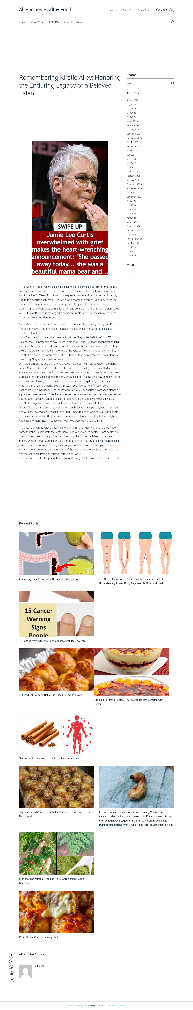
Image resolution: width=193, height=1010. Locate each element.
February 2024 (133, 226)
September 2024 (134, 197)
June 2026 (131, 108)
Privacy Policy (129, 10)
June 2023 (131, 251)
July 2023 (131, 247)
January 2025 (133, 180)
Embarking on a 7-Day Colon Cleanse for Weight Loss (49, 579)
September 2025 (134, 146)
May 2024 (131, 213)
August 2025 (132, 150)
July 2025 (131, 155)
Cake (66, 22)
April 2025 (131, 167)
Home (22, 22)
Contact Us (115, 10)
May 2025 (131, 163)
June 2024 (131, 209)
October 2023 (133, 243)
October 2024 (133, 192)
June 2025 (131, 159)
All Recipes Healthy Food (45, 9)
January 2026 (133, 129)
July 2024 (131, 205)
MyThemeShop (118, 1006)
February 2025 (133, 176)
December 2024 (134, 184)
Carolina (39, 965)
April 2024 (131, 218)
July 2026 (131, 104)
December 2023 (134, 234)
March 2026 (132, 121)
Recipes (78, 22)
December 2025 (134, 134)
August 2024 (132, 201)
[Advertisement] (96, 54)
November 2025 (134, 138)
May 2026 (131, 113)
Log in (129, 271)
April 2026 (131, 117)
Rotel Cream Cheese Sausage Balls (39, 937)
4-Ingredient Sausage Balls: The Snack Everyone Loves (50, 695)
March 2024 (132, 222)
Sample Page (144, 10)
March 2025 (132, 171)
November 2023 (134, 239)
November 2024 (134, 188)
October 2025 (133, 142)
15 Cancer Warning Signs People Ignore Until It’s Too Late (52, 640)
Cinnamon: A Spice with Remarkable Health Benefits (49, 758)
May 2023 (131, 255)
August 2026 (132, 100)
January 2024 (133, 230)
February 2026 (133, 125)
